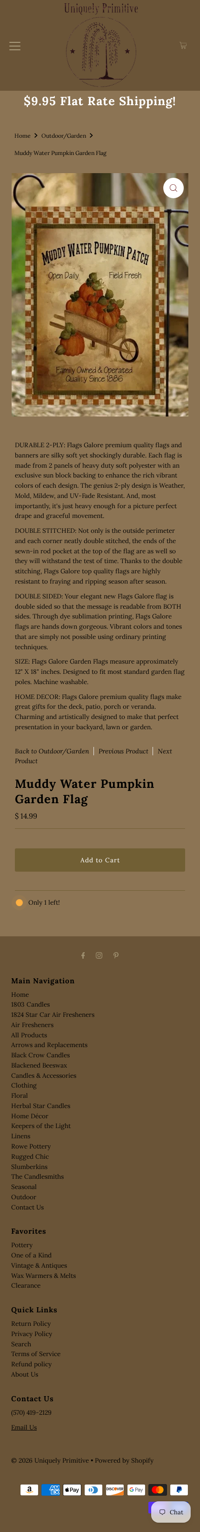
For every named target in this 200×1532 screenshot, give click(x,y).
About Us (24, 1374)
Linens (20, 1136)
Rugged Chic (30, 1156)
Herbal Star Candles (40, 1106)
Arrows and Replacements (49, 1045)
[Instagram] (99, 955)
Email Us (24, 1427)
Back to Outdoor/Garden (52, 751)
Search (21, 1344)
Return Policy (31, 1323)
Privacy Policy (31, 1334)
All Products (29, 1035)
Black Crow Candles (40, 1055)
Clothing (24, 1085)
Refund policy (31, 1364)
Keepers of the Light (41, 1126)
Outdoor (23, 1197)
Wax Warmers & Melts (43, 1275)
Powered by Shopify (124, 1460)
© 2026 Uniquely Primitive (50, 1460)
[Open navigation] (14, 45)
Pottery (22, 1245)
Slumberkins (29, 1166)
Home (22, 135)
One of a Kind (31, 1255)
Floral (19, 1095)
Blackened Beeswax (39, 1065)
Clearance (25, 1285)
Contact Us (27, 1207)
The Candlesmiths (37, 1176)
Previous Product (123, 751)
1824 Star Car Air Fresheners (52, 1014)
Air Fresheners (32, 1025)
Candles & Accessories (43, 1075)
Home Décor (29, 1116)
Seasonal (24, 1187)
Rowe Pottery (31, 1146)
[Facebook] (83, 955)
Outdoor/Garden (63, 135)
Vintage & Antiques (39, 1265)
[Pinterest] (116, 955)
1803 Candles (30, 1004)
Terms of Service (35, 1354)
